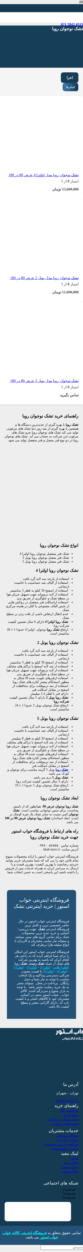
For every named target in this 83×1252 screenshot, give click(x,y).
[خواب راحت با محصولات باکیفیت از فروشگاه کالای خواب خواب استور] (48, 46)
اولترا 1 (45, 967)
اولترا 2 (32, 967)
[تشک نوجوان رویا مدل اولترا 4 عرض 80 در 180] (48, 163)
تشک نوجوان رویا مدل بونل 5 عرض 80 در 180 (44, 381)
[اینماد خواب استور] (63, 1219)
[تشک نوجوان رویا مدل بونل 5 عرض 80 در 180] (48, 369)
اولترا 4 (62, 971)
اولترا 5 (48, 971)
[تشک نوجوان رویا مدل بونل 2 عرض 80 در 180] (48, 266)
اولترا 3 (19, 967)
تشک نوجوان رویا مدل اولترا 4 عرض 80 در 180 (44, 175)
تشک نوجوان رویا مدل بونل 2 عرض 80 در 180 (44, 278)
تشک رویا (62, 769)
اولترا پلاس (60, 967)
